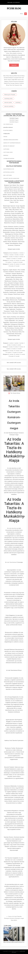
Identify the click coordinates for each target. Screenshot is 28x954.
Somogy (12, 83)
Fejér (20, 77)
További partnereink (8, 158)
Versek (5, 136)
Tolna (10, 85)
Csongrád (16, 77)
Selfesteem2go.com (8, 169)
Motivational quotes (8, 172)
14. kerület (16, 260)
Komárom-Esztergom (18, 81)
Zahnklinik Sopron (14, 122)
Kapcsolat (14, 65)
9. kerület (20, 256)
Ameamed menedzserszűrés (10, 139)
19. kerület (10, 264)
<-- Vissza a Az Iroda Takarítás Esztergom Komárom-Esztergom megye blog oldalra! (14, 918)
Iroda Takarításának (11, 562)
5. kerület (16, 254)
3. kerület (21, 343)
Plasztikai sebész (8, 130)
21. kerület (22, 264)
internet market (8, 102)
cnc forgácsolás (8, 124)
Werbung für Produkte (9, 94)
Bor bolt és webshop (8, 146)
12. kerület (18, 258)
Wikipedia (5, 155)
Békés (16, 75)
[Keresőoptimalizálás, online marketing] (14, 8)
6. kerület (21, 254)
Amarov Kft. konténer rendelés (11, 142)
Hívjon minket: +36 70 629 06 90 (13, 2)
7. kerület (10, 256)
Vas (13, 85)
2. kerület (20, 252)
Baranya (12, 75)
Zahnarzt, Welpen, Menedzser (11, 178)
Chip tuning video (8, 152)
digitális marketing (17, 53)
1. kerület (10, 343)
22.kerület (11, 266)
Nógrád (6, 83)
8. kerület (15, 256)
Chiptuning (6, 149)
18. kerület (19, 262)
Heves (19, 79)
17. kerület (14, 262)
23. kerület (16, 266)
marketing (17, 102)
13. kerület (10, 260)
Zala (21, 85)
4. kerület (10, 254)
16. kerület (8, 262)
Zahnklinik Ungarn (14, 120)
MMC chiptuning (7, 175)
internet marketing (8, 106)
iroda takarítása (12, 528)
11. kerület (13, 258)
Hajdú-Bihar (15, 79)
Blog (18, 47)
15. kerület (22, 260)
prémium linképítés (13, 252)
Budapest (10, 77)
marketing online (8, 98)
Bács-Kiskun (6, 75)
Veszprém (17, 85)
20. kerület (16, 264)
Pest (9, 83)
